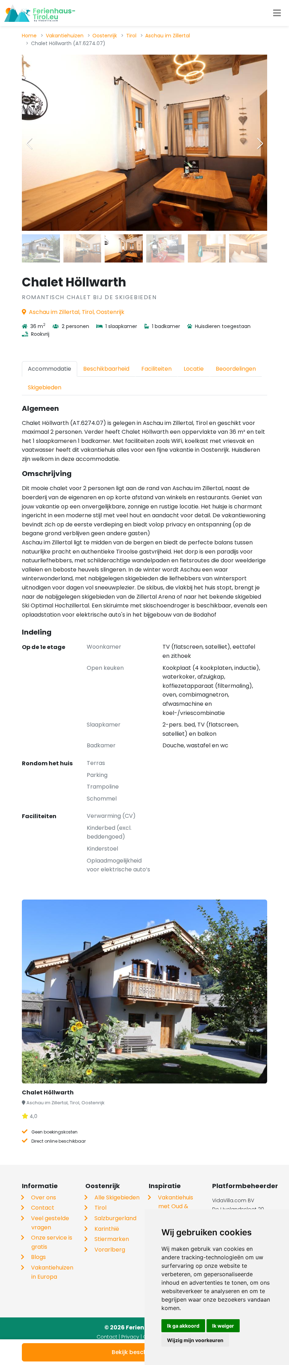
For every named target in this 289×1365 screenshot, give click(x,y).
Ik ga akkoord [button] (183, 1326)
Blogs (38, 1257)
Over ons (43, 1197)
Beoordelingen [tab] (236, 369)
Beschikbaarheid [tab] (106, 369)
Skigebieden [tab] (44, 387)
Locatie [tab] (194, 369)
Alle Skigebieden (117, 1197)
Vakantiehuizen (65, 35)
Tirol (131, 35)
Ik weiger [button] (223, 1326)
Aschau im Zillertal (167, 35)
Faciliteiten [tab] (156, 369)
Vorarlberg (109, 1250)
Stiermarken (111, 1239)
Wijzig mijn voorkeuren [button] (195, 1340)
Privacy (130, 1336)
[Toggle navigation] (277, 13)
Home (29, 35)
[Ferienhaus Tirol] (39, 13)
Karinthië (106, 1229)
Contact (42, 1208)
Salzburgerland (115, 1218)
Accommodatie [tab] (49, 369)
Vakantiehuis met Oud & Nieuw (175, 1206)
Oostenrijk (104, 35)
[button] (260, 143)
